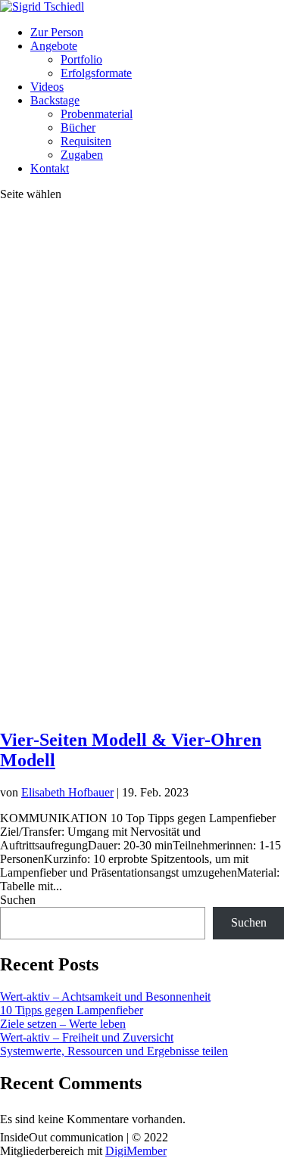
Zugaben (82, 154)
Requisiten (86, 141)
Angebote (53, 45)
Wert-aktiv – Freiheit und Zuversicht (86, 1037)
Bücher (78, 127)
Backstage (55, 100)
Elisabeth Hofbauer (67, 792)
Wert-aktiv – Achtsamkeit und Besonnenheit (105, 996)
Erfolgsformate (96, 73)
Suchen (18, 899)
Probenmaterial (97, 113)
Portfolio (81, 59)
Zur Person (56, 32)
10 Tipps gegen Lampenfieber (71, 1010)
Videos (47, 86)
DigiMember (136, 1150)
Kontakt (49, 168)
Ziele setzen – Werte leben (63, 1023)
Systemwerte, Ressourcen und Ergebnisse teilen (114, 1051)
